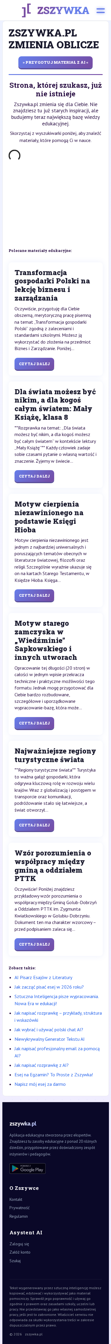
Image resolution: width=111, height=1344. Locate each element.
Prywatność (19, 1207)
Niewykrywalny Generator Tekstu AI (50, 1039)
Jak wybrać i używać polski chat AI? (49, 1029)
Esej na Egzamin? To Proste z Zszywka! (54, 1075)
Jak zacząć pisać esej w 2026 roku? (49, 987)
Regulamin (18, 1216)
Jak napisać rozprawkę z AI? (42, 1065)
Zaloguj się (19, 1243)
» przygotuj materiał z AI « (55, 62)
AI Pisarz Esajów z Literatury (43, 977)
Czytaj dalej (34, 363)
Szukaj (15, 1260)
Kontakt (15, 1199)
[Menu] (101, 10)
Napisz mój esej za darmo (40, 1084)
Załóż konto (19, 1252)
